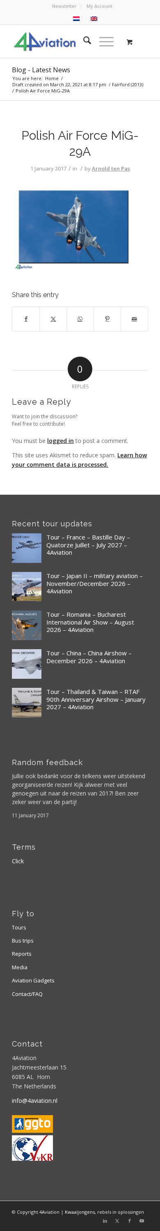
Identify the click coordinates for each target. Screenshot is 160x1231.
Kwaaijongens (80, 1212)
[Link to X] (117, 1221)
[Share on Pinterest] (107, 319)
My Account (99, 6)
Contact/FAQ (27, 994)
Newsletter (64, 6)
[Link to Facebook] (129, 1221)
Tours (19, 927)
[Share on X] (53, 319)
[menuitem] (64, 6)
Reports (22, 953)
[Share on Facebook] (25, 319)
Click (18, 861)
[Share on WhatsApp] (80, 319)
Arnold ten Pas (111, 168)
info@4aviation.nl (34, 1100)
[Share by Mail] (134, 319)
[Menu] (102, 41)
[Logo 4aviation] (66, 41)
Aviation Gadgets (33, 980)
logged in (60, 441)
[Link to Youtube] (142, 1221)
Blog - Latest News (41, 69)
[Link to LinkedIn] (105, 1221)
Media (19, 967)
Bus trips (23, 940)
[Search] (83, 41)
